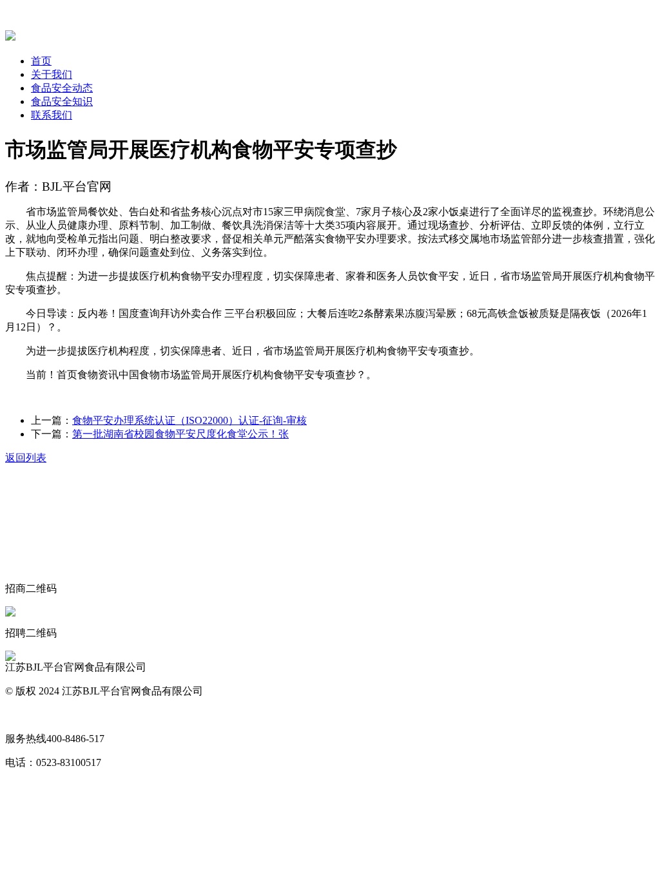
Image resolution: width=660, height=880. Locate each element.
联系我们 (51, 115)
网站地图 (25, 714)
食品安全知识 (62, 101)
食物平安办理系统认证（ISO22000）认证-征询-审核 (189, 420)
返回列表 (25, 457)
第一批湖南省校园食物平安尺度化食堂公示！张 (180, 433)
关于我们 (51, 74)
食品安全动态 (62, 87)
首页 (41, 60)
